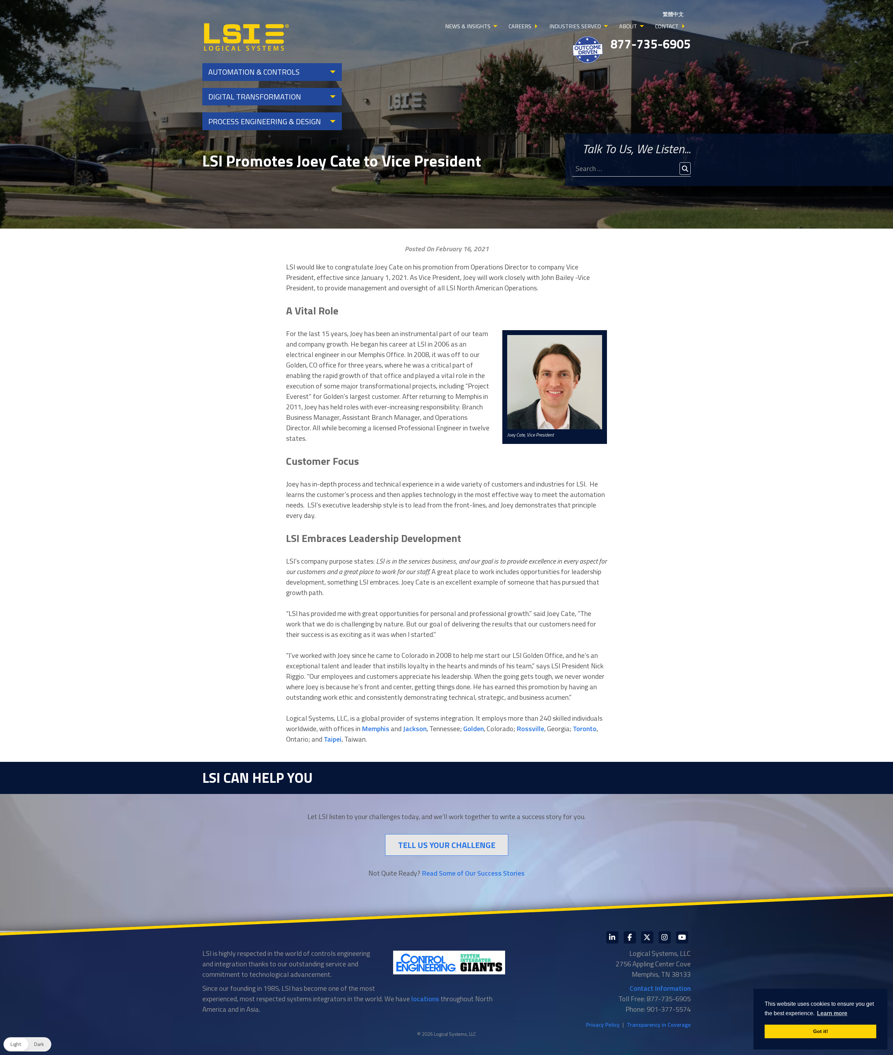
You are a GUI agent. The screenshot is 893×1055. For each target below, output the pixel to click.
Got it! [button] (820, 1031)
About (628, 26)
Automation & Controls (254, 72)
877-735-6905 (650, 43)
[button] (27, 1044)
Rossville (530, 728)
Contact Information (660, 988)
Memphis (375, 728)
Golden (473, 728)
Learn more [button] (832, 1013)
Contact (666, 26)
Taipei (333, 739)
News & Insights (467, 26)
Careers (520, 26)
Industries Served (575, 26)
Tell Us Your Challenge (446, 845)
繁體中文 (673, 14)
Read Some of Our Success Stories (473, 873)
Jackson (415, 728)
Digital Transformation (254, 97)
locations (425, 998)
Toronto (584, 728)
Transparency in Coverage (659, 1024)
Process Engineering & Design (264, 121)
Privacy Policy (603, 1024)
